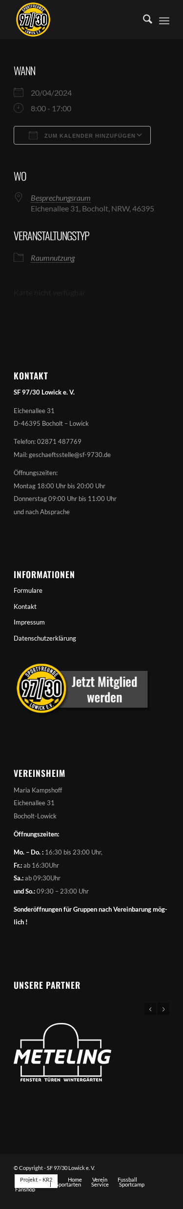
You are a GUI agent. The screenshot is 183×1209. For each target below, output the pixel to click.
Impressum (29, 622)
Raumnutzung (53, 257)
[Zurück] (150, 1009)
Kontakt (25, 606)
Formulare (28, 590)
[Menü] (164, 19)
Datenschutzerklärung (45, 638)
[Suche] (142, 19)
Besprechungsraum (61, 197)
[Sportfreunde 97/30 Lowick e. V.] (76, 19)
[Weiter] (163, 1009)
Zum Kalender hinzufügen (89, 136)
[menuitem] (142, 19)
